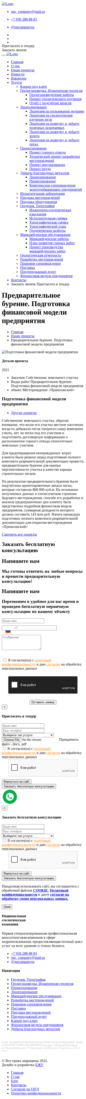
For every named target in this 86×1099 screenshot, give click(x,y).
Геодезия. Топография (37, 206)
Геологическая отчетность (40, 255)
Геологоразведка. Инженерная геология (51, 91)
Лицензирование (33, 107)
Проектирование (33, 148)
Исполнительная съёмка (48, 218)
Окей (7, 907)
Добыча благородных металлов (44, 173)
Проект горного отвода (47, 152)
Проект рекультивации (47, 165)
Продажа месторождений (40, 198)
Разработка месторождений (41, 259)
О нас (15, 66)
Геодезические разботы (47, 231)
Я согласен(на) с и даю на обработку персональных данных (42, 664)
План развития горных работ (52, 243)
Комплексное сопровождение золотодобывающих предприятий (55, 187)
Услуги (16, 82)
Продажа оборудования (38, 202)
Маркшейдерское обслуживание (45, 235)
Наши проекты (22, 70)
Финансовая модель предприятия (46, 276)
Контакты (18, 280)
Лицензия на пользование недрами (56, 111)
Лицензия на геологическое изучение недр (51, 117)
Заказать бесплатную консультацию (29, 786)
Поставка (27, 268)
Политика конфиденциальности (36, 1093)
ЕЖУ (39, 1065)
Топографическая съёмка (48, 222)
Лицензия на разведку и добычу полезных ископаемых (54, 126)
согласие (53, 664)
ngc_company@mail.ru (28, 11)
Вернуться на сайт (17, 781)
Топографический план (47, 226)
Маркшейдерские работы (49, 239)
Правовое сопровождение (40, 263)
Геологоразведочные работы (51, 95)
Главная (17, 62)
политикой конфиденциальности (26, 662)
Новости (18, 74)
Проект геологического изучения (55, 99)
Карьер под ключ (33, 86)
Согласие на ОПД (25, 1089)
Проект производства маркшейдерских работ (47, 249)
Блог (14, 1081)
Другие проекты (24, 413)
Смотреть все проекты (19, 534)
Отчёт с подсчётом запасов (50, 103)
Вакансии (18, 78)
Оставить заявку (43, 702)
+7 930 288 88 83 (24, 19)
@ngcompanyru (22, 962)
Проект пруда (40, 169)
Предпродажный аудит (38, 272)
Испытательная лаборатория (42, 193)
